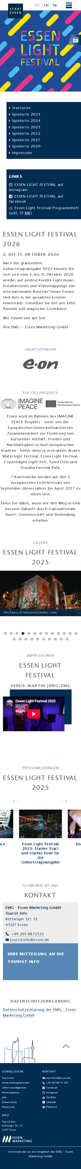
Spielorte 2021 (26, 140)
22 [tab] (61, 639)
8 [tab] (46, 633)
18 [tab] (38, 639)
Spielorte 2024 (26, 120)
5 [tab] (29, 633)
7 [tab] (40, 633)
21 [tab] (55, 639)
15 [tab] (20, 639)
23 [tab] (67, 639)
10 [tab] (58, 633)
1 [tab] (5, 633)
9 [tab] (52, 633)
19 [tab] (43, 639)
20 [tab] (49, 639)
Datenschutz (9, 1102)
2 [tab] (11, 633)
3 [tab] (17, 633)
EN (46, 5)
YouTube (51, 1097)
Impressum (22, 152)
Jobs (4, 1097)
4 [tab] (23, 633)
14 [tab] (14, 639)
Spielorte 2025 (26, 114)
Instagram (52, 1092)
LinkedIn (51, 1102)
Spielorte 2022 (26, 133)
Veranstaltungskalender (16, 1082)
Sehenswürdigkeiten (14, 1087)
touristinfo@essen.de (29, 939)
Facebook (51, 1087)
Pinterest (51, 1107)
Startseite (21, 108)
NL (55, 5)
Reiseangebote (11, 1092)
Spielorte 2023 (26, 127)
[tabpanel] (40, 593)
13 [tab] (76, 633)
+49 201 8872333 (27, 934)
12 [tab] (70, 633)
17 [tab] (32, 639)
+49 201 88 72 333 (57, 1082)
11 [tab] (64, 633)
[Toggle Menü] (69, 5)
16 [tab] (26, 639)
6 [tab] (35, 633)
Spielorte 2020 (26, 146)
